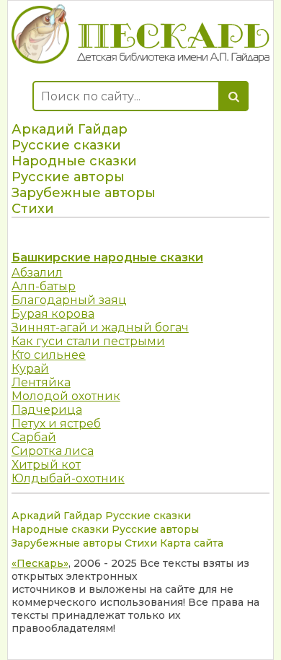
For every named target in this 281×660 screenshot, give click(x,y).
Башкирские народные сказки (107, 257)
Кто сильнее (49, 355)
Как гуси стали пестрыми (88, 341)
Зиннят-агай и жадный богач (100, 327)
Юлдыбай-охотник (68, 478)
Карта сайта (191, 543)
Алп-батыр (44, 286)
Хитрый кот (46, 465)
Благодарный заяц (69, 300)
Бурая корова (53, 314)
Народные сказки (74, 161)
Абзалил (37, 272)
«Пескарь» (40, 563)
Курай (30, 368)
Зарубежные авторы (84, 193)
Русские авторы (68, 177)
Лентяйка (41, 382)
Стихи (33, 209)
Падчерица (47, 410)
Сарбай (34, 437)
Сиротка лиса (53, 451)
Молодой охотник (66, 396)
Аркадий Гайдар (70, 129)
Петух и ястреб (56, 423)
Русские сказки (66, 145)
